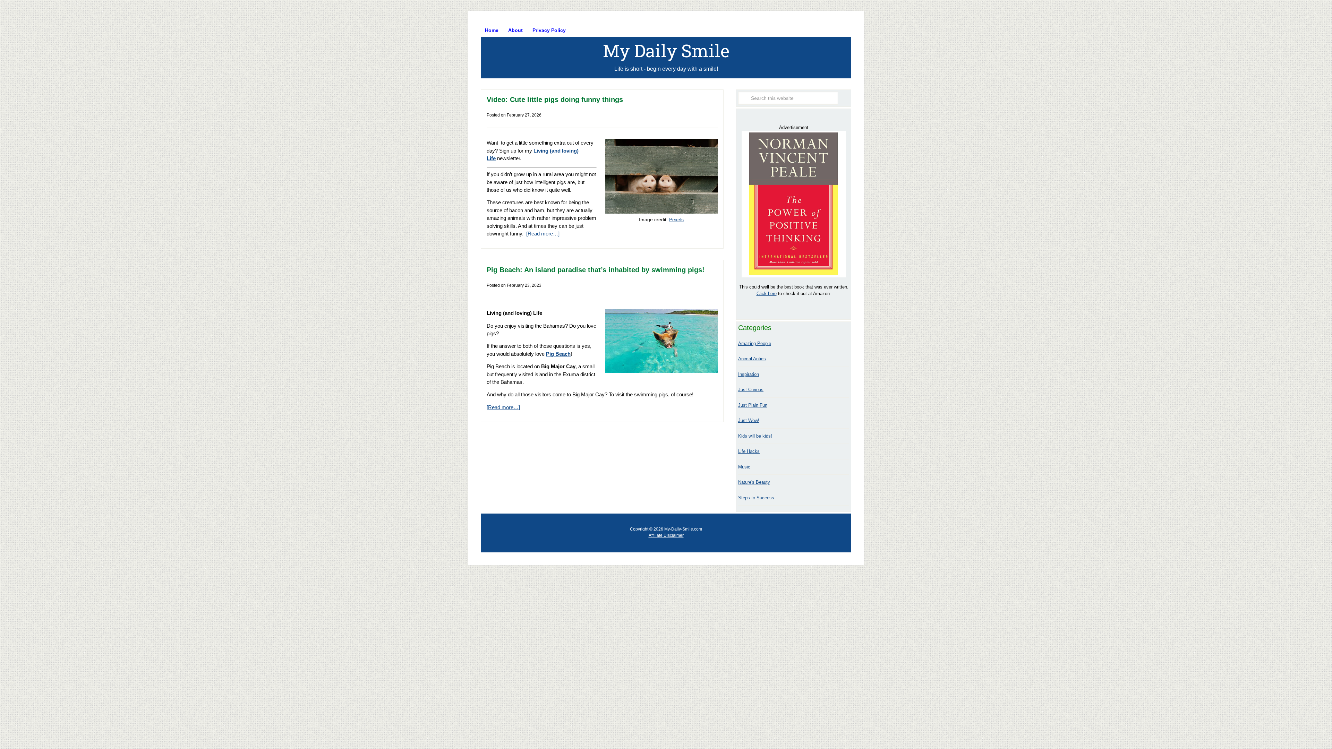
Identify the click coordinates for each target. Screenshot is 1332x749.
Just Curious (750, 389)
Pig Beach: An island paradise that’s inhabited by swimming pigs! (596, 270)
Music (744, 467)
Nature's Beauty (754, 482)
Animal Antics (752, 358)
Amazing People (754, 343)
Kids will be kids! (755, 436)
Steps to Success (756, 497)
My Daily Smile (666, 50)
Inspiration (748, 374)
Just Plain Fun (752, 405)
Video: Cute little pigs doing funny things (555, 99)
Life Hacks (749, 451)
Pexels (676, 219)
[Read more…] (543, 233)
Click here (767, 293)
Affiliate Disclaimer (666, 535)
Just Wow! (748, 420)
